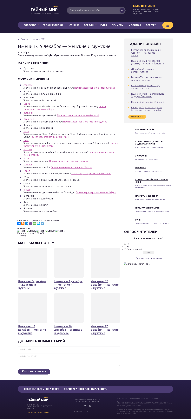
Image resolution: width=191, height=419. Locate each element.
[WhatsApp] (34, 223)
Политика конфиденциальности (86, 389)
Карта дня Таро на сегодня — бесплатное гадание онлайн (146, 108)
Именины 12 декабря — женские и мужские (105, 285)
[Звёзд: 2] (31, 231)
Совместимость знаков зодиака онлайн (149, 142)
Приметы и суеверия (146, 196)
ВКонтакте (84, 406)
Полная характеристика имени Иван (49, 137)
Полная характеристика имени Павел (91, 173)
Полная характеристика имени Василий (78, 115)
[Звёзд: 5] (60, 231)
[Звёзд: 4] (50, 231)
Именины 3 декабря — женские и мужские (32, 285)
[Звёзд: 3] (41, 231)
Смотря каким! (134, 249)
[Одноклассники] (22, 223)
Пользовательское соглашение (38, 412)
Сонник (74, 25)
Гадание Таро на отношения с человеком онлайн (146, 78)
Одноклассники (90, 406)
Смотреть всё (137, 117)
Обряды (89, 25)
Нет (128, 246)
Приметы (117, 25)
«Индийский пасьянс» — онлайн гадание (143, 70)
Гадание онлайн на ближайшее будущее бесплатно (147, 95)
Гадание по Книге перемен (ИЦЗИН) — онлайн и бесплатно (147, 62)
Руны (103, 25)
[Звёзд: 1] (22, 231)
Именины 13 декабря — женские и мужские (32, 330)
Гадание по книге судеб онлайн (147, 102)
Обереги (151, 25)
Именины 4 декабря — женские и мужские (68, 285)
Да (128, 244)
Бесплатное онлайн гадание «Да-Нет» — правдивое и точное (146, 53)
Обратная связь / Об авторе (41, 389)
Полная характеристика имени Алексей (95, 87)
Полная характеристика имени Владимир (85, 121)
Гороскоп (30, 25)
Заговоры (141, 156)
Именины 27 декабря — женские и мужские (105, 330)
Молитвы (134, 25)
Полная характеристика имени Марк (68, 161)
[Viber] (30, 223)
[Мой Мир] (26, 223)
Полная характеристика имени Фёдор (96, 192)
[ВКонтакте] (19, 223)
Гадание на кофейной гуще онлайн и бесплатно (145, 86)
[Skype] (38, 223)
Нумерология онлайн (147, 208)
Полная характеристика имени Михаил (71, 167)
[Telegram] (42, 223)
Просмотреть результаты (149, 258)
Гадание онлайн (144, 6)
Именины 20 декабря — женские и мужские (68, 330)
